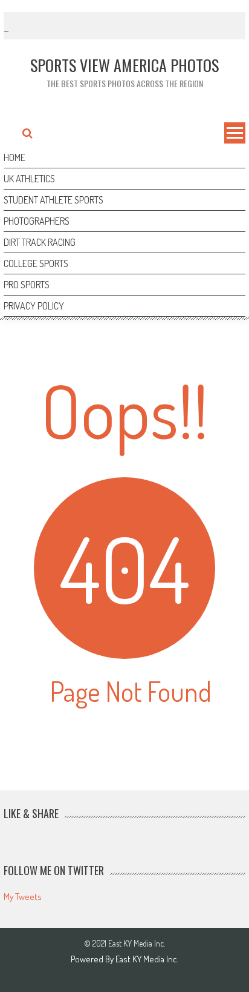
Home (14, 157)
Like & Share (31, 813)
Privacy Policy (34, 306)
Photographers (37, 221)
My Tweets (23, 896)
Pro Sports (27, 285)
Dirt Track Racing (40, 242)
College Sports (36, 263)
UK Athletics (29, 179)
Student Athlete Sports (53, 200)
